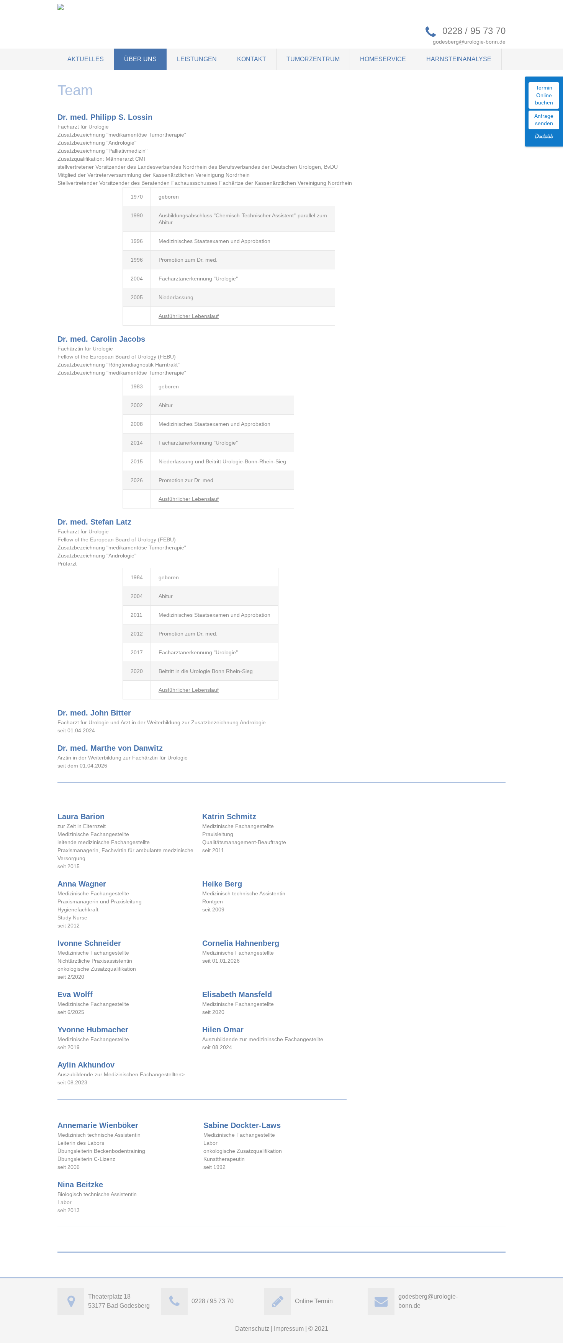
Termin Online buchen (544, 95)
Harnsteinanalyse (458, 59)
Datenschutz (252, 1328)
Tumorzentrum (313, 59)
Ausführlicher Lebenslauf (189, 316)
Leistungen (197, 59)
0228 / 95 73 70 (474, 31)
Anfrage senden (543, 120)
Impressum (289, 1328)
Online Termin (314, 1301)
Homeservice (383, 59)
